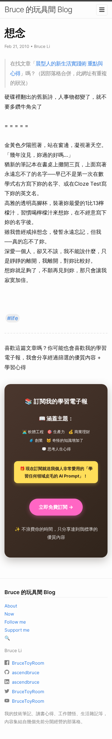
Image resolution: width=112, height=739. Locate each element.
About (10, 606)
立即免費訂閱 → (56, 507)
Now (9, 614)
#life (12, 318)
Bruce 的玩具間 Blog (38, 9)
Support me (17, 630)
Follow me (15, 622)
